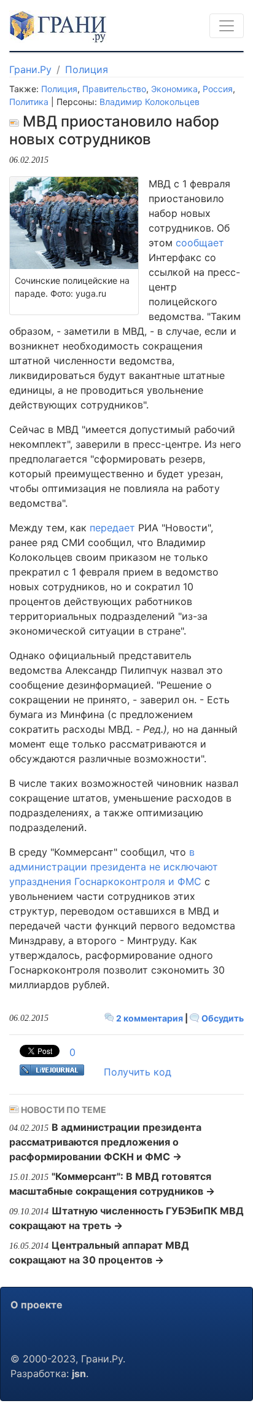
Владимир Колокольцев (149, 101)
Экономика (174, 89)
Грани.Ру (30, 69)
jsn (79, 1373)
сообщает (200, 242)
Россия (218, 89)
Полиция (86, 69)
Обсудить (222, 1018)
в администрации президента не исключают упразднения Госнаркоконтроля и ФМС (113, 867)
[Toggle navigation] (226, 26)
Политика (29, 101)
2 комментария (149, 1018)
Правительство (114, 89)
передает (112, 527)
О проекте (36, 1305)
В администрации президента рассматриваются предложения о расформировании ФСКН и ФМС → (105, 1142)
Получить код (137, 1072)
